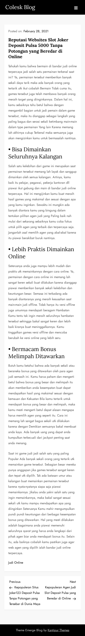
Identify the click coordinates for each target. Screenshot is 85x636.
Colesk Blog (20, 7)
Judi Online (15, 562)
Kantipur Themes (58, 630)
